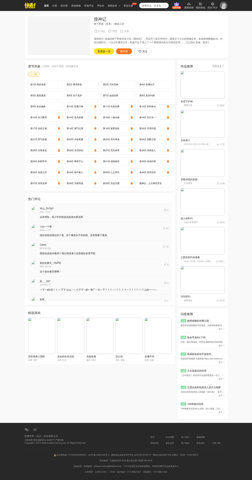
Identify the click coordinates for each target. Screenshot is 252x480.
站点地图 (170, 436)
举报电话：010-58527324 (155, 471)
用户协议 (185, 442)
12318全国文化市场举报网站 (136, 466)
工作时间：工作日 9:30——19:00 (100, 471)
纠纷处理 (78, 466)
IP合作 (100, 5)
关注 (144, 51)
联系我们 (201, 442)
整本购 (124, 51)
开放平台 (89, 5)
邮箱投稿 (201, 436)
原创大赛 (128, 5)
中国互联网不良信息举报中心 (165, 466)
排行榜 (64, 5)
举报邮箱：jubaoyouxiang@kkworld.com (103, 466)
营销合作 (113, 5)
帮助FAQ (154, 442)
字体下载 (216, 442)
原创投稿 (76, 5)
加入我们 (185, 436)
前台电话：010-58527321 (129, 471)
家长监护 (170, 442)
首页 (46, 5)
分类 (54, 5)
